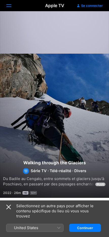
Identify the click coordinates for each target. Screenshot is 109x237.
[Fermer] (8, 207)
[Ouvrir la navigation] (11, 5)
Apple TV (54, 5)
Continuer (85, 228)
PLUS (100, 184)
